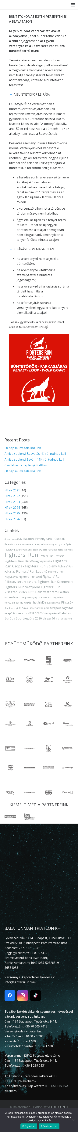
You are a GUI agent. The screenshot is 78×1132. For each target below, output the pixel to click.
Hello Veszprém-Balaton (52, 592)
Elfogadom (28, 1126)
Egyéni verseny (23, 549)
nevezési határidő (32, 602)
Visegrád (49, 618)
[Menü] (73, 5)
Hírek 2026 (12, 519)
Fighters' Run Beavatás (51, 556)
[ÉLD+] (10, 679)
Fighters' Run (21, 554)
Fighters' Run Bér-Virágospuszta (28, 561)
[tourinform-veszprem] (67, 679)
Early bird (60, 544)
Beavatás (10, 544)
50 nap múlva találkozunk (23, 448)
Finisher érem (26, 592)
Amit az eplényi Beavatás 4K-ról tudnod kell (35, 454)
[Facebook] (10, 995)
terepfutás (11, 613)
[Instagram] (22, 995)
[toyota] (29, 660)
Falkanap (53, 549)
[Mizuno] (48, 679)
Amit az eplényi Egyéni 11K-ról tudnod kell (34, 459)
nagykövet (58, 597)
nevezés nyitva (52, 602)
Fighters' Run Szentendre (55, 582)
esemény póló (40, 549)
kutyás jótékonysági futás (31, 597)
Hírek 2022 (12, 496)
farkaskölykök (65, 549)
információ (11, 597)
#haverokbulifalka (14, 539)
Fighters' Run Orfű (30, 576)
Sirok (25, 608)
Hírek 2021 (12, 490)
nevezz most (12, 602)
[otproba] (48, 660)
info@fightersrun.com (20, 982)
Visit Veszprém (64, 618)
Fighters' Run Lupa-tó (31, 571)
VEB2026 (22, 613)
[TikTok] (35, 995)
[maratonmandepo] (10, 660)
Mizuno (47, 597)
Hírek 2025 (12, 513)
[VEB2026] (29, 679)
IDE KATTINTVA (56, 1086)
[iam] (67, 660)
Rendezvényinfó (13, 608)
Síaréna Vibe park (39, 608)
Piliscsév (67, 602)
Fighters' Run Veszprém (22, 587)
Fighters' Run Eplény (41, 566)
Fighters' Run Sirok (27, 582)
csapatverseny (45, 544)
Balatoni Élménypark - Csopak (44, 539)
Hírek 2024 (12, 507)
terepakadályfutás (61, 608)
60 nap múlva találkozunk (23, 471)
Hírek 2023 (12, 502)
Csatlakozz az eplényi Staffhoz (26, 465)
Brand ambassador (25, 544)
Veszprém (35, 613)
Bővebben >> (49, 1126)
